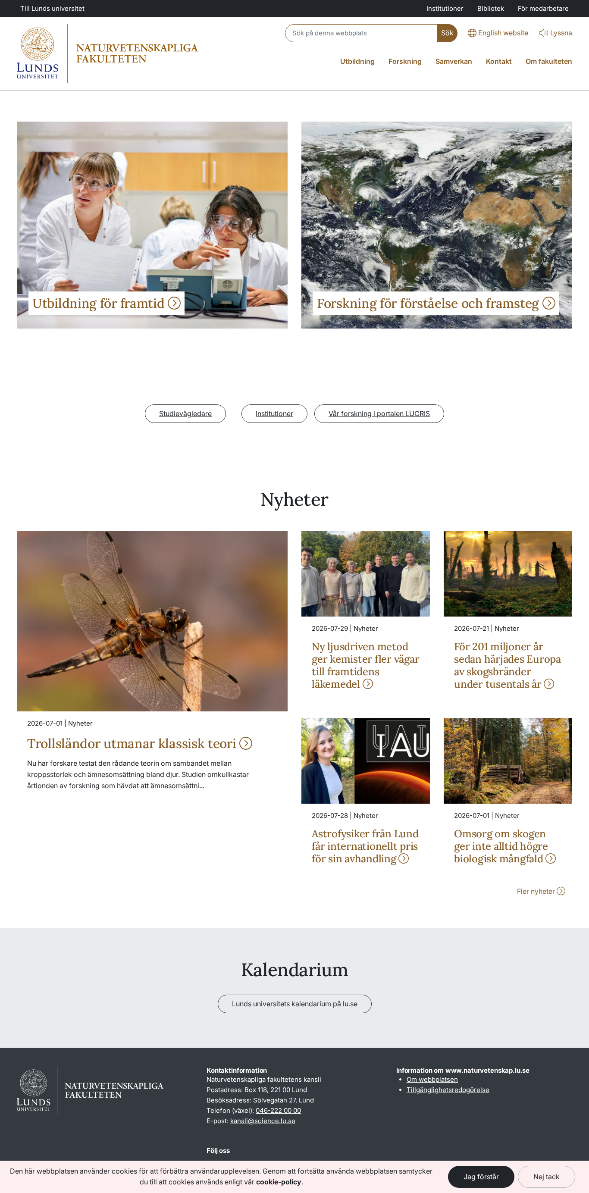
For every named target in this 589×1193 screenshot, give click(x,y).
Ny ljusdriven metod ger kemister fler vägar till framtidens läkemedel (365, 665)
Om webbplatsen (432, 1079)
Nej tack (546, 1176)
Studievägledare (185, 413)
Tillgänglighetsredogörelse (448, 1090)
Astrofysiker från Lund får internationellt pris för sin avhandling (365, 846)
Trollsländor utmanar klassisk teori (133, 743)
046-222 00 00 (278, 1110)
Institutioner (274, 413)
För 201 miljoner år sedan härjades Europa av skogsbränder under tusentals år (507, 665)
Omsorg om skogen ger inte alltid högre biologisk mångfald (501, 846)
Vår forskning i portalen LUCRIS (379, 413)
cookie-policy (278, 1181)
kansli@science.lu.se (262, 1121)
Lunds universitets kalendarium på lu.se (294, 1003)
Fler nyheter (537, 891)
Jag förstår (481, 1176)
